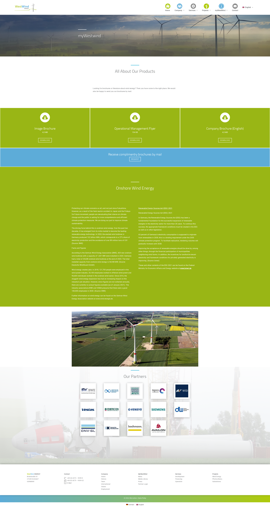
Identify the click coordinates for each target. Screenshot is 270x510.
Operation (178, 481)
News (140, 476)
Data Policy (142, 498)
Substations (216, 481)
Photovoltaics (217, 479)
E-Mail (69, 483)
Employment (105, 489)
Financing (178, 479)
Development (179, 476)
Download (45, 140)
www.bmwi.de (185, 268)
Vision (103, 476)
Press (140, 481)
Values (103, 486)
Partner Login (143, 484)
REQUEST (135, 159)
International (105, 484)
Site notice (133, 498)
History (103, 479)
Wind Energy (216, 476)
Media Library (143, 479)
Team (103, 481)
